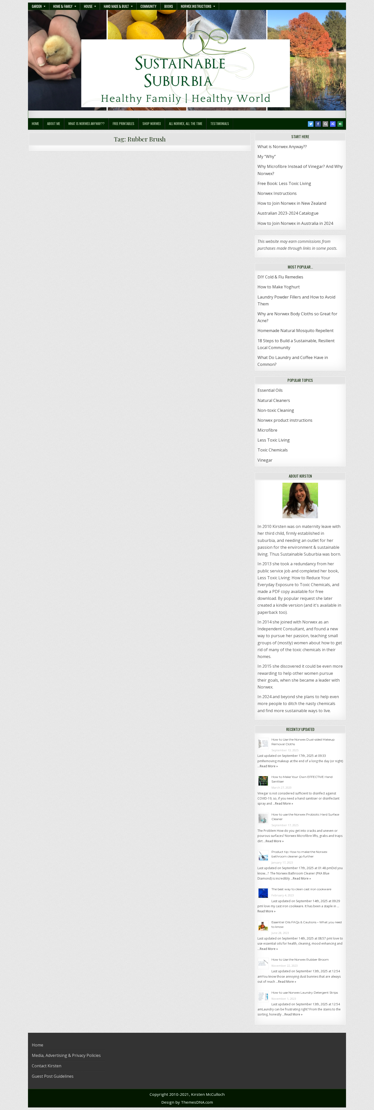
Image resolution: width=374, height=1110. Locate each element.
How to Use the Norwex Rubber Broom (300, 959)
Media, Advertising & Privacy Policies (66, 1055)
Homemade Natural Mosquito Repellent (295, 330)
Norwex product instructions (284, 420)
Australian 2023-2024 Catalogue (288, 213)
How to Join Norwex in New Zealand (291, 203)
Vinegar (264, 460)
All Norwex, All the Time (185, 123)
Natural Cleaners (273, 400)
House (88, 6)
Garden (37, 6)
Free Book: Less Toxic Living (284, 183)
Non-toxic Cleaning (275, 410)
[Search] (325, 124)
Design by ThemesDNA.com (187, 1102)
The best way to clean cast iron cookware (301, 889)
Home (35, 123)
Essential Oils (270, 390)
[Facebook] (318, 124)
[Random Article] (333, 124)
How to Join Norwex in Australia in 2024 (295, 223)
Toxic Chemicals (272, 450)
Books (168, 6)
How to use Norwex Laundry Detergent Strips (304, 992)
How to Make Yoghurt (278, 287)
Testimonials (219, 123)
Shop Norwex (151, 123)
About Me (53, 123)
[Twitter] (311, 124)
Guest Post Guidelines (53, 1076)
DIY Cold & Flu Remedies (280, 277)
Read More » (269, 766)
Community (148, 6)
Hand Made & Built (116, 6)
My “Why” (266, 156)
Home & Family (63, 6)
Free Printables (123, 123)
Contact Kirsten (46, 1066)
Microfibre (267, 430)
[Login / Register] (340, 124)
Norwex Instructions (196, 6)
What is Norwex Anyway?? (86, 123)
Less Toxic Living (273, 440)
